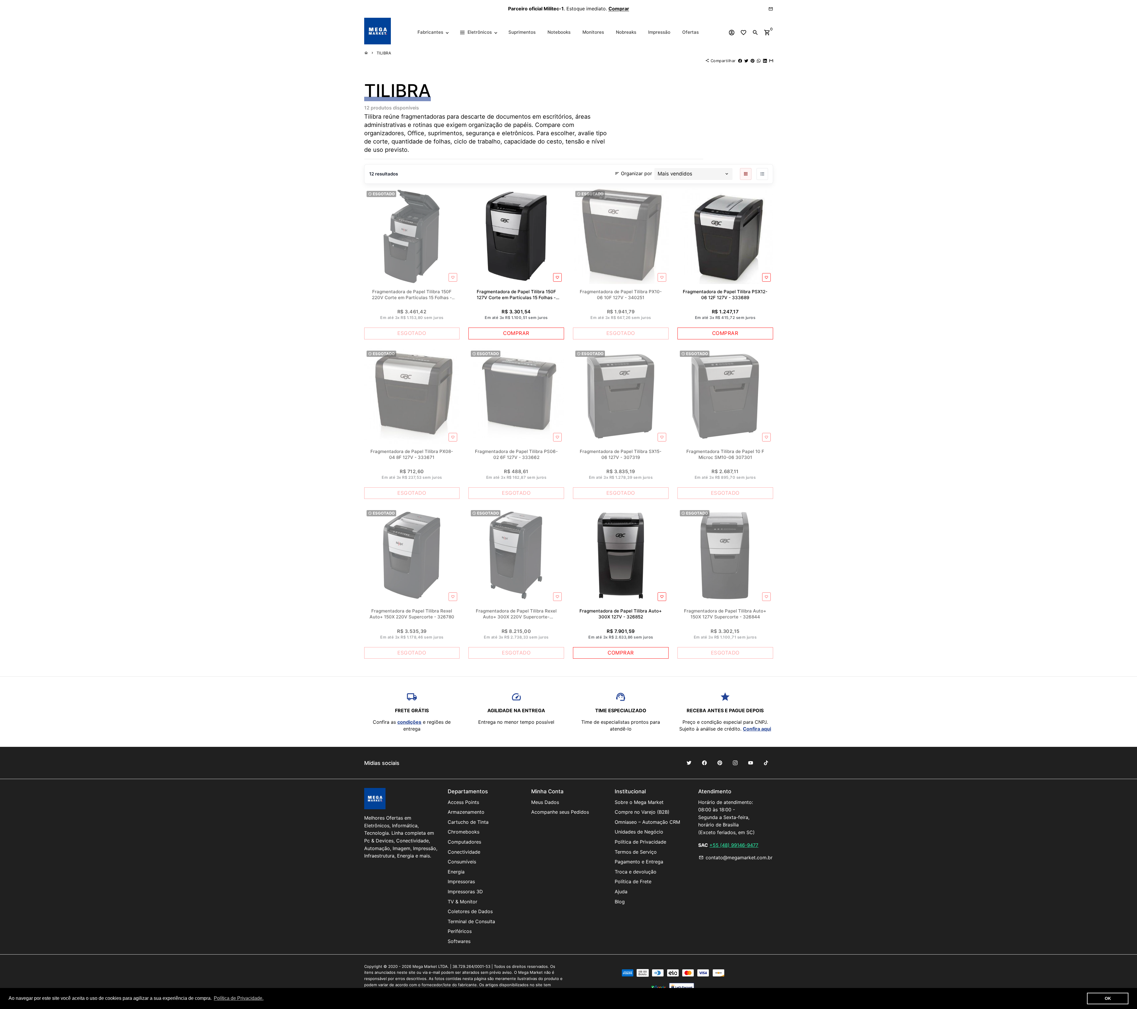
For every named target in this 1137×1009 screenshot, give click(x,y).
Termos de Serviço (636, 852)
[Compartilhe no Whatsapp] (759, 60)
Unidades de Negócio (639, 832)
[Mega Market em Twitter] (689, 763)
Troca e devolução (635, 872)
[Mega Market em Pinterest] (720, 763)
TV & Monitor (462, 902)
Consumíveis (462, 862)
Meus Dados (545, 802)
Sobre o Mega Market (639, 802)
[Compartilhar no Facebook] (740, 60)
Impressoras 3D (465, 891)
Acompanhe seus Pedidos (560, 812)
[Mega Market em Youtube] (750, 763)
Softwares (459, 941)
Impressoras (461, 881)
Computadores (464, 842)
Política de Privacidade (640, 842)
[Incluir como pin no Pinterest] (752, 60)
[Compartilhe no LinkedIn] (765, 60)
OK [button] (1108, 998)
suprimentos (445, 133)
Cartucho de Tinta (468, 822)
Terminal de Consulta (471, 921)
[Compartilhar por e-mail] (771, 60)
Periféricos (460, 931)
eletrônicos (517, 133)
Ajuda (621, 891)
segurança (480, 133)
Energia (456, 872)
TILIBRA (384, 53)
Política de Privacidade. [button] (239, 998)
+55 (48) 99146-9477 (733, 845)
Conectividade (464, 852)
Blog (620, 902)
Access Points (463, 802)
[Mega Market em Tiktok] (766, 763)
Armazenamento (466, 812)
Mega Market (424, 966)
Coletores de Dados (470, 911)
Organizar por (633, 173)
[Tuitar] (746, 60)
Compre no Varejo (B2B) (642, 812)
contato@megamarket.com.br (736, 857)
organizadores (384, 133)
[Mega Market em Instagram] (735, 763)
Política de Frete (633, 881)
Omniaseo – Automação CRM (647, 822)
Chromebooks (463, 832)
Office (415, 133)
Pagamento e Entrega (639, 862)
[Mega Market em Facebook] (704, 763)
